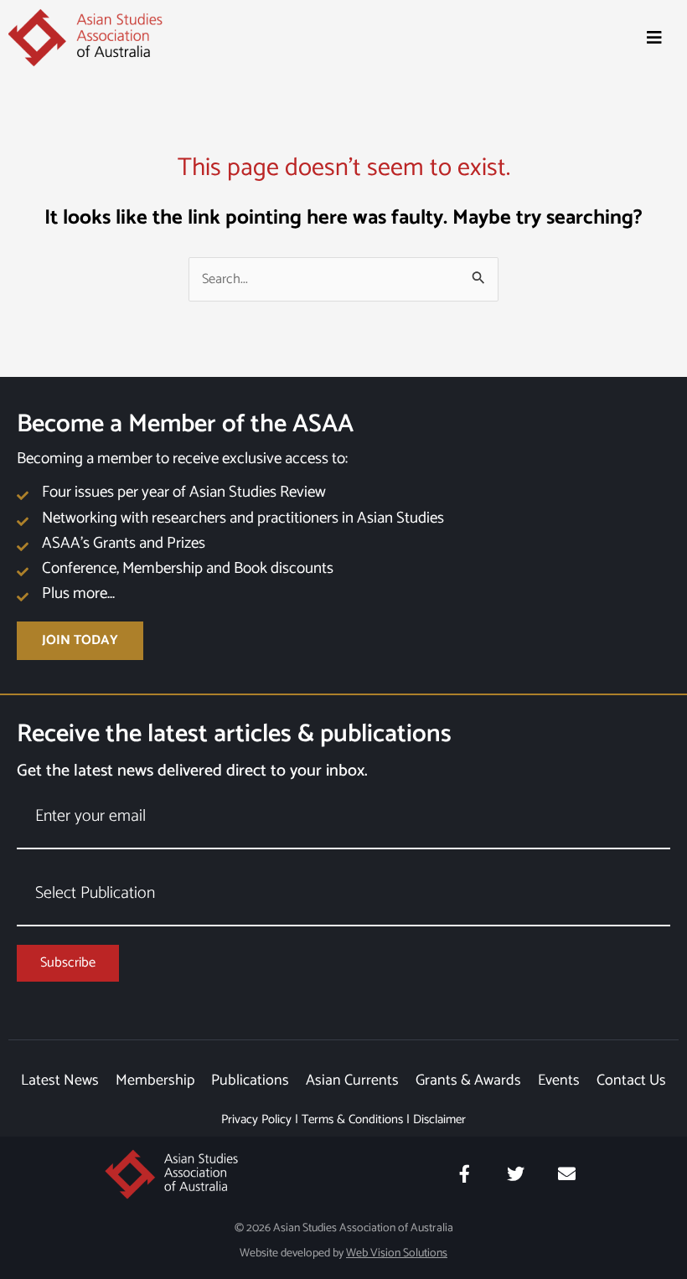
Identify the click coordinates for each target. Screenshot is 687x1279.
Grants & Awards (468, 1080)
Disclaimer (439, 1119)
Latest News (60, 1080)
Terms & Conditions (352, 1119)
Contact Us (631, 1080)
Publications (250, 1080)
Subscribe (68, 963)
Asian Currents (352, 1080)
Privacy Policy (256, 1119)
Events (559, 1080)
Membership (155, 1080)
